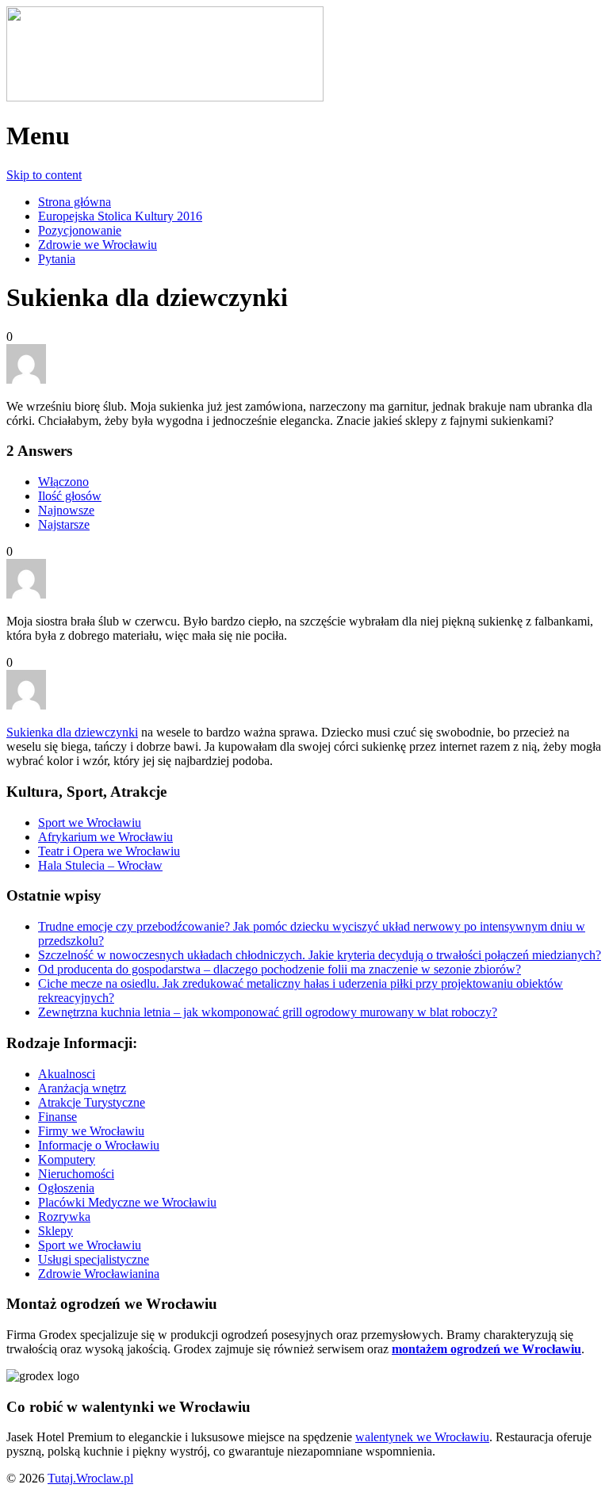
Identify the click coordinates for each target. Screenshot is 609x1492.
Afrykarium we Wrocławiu (105, 837)
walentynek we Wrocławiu (422, 1437)
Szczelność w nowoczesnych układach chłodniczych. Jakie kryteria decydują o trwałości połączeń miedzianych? (319, 955)
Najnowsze (66, 510)
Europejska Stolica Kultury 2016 (120, 216)
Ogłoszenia (66, 1188)
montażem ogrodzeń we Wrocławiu (486, 1349)
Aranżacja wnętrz (82, 1088)
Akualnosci (66, 1074)
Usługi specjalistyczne (93, 1259)
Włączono (63, 481)
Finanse (57, 1116)
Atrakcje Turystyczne (91, 1102)
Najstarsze (64, 524)
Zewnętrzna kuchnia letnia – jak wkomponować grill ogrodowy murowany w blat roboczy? (267, 1012)
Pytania (56, 259)
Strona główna (74, 201)
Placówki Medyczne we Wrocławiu (127, 1202)
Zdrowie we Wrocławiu (97, 244)
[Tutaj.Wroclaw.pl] (165, 97)
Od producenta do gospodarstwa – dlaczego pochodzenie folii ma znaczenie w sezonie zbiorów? (279, 969)
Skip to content (44, 175)
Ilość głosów (70, 496)
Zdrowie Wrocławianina (98, 1273)
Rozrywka (64, 1216)
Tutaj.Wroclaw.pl (90, 1478)
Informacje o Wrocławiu (98, 1145)
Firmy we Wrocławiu (91, 1131)
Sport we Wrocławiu (89, 822)
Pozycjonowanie (79, 230)
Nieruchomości (76, 1173)
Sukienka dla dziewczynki (72, 732)
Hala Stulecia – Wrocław (100, 865)
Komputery (66, 1159)
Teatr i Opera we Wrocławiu (109, 851)
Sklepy (55, 1231)
